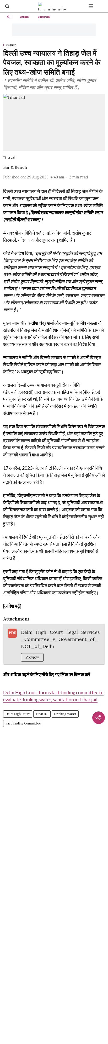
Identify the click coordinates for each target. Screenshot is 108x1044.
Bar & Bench (15, 167)
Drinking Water (65, 714)
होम (9, 16)
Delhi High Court (18, 714)
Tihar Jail (42, 714)
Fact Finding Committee (23, 723)
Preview (32, 657)
